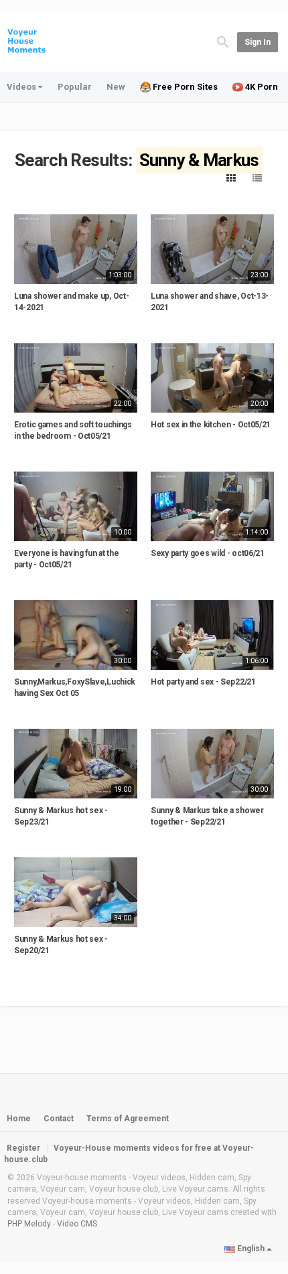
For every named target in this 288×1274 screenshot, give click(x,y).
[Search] (223, 41)
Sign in (257, 42)
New (115, 87)
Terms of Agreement (127, 1118)
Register (23, 1148)
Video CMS (77, 1223)
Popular (75, 87)
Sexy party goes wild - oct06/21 (208, 553)
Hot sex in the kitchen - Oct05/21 (211, 424)
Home (19, 1118)
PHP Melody (29, 1223)
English (251, 1248)
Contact (59, 1118)
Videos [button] (21, 87)
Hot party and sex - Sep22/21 (203, 682)
